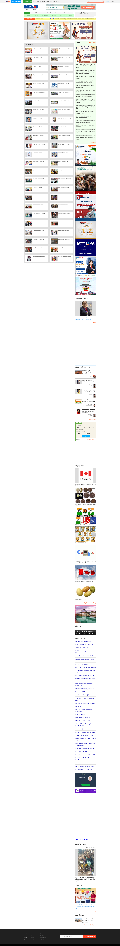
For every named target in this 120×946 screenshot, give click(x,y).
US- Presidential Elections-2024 (84, 675)
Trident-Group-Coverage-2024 (84, 735)
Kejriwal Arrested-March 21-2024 (85, 763)
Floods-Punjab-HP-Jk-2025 (83, 641)
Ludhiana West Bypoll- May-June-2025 (85, 652)
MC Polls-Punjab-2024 (81, 664)
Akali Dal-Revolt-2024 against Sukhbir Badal (84, 725)
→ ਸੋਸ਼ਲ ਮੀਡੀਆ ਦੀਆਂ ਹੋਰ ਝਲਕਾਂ (89, 925)
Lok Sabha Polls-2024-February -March (84, 759)
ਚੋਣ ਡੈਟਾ (54, 1)
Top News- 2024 (80, 692)
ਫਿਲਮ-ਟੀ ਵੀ (54, 15)
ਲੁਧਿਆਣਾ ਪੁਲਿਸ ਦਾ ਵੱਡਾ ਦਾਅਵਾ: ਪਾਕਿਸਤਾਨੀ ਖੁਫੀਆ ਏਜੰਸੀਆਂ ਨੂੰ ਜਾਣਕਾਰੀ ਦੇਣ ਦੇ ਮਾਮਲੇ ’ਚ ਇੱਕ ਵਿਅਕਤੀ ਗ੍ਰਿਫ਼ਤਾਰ (85, 101)
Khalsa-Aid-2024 (80, 714)
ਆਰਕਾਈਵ (44, 1)
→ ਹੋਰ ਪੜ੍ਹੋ (93, 322)
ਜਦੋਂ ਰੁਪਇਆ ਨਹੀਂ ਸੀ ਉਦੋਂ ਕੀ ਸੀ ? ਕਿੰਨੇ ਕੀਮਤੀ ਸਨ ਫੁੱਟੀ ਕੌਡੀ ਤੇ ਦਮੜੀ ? (85, 505)
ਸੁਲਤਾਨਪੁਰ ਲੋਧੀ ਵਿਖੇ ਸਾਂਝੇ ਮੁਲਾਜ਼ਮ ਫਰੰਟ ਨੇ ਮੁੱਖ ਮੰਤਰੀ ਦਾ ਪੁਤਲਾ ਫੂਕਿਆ (85, 90)
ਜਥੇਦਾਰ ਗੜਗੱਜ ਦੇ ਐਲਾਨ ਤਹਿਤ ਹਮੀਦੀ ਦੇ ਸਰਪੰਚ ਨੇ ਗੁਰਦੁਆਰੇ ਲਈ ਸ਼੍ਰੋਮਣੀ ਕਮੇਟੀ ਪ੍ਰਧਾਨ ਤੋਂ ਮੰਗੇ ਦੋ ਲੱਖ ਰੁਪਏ (85, 107)
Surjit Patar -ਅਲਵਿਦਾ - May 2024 (84, 748)
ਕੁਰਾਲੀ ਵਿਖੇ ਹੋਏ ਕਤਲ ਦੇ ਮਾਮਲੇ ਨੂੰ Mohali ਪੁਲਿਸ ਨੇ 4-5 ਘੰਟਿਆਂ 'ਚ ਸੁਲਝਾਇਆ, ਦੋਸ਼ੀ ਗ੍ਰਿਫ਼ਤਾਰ (85, 95)
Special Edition (81, 839)
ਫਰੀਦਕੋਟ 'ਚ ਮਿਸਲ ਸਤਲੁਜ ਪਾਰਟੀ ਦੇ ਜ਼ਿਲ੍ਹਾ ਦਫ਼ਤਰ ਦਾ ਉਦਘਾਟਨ (85, 125)
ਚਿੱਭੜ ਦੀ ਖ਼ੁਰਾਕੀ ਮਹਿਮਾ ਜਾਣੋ (80, 599)
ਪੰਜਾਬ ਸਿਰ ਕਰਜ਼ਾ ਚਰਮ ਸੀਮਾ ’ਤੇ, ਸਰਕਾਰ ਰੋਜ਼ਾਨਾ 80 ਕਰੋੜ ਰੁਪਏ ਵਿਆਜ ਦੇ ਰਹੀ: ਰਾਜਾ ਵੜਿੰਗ (85, 121)
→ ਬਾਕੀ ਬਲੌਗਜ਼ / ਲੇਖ (92, 419)
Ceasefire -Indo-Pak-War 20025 (84, 656)
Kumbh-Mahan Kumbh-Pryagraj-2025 (84, 660)
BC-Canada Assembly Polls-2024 (84, 689)
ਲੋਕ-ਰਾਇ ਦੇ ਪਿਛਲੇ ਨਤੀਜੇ (91, 439)
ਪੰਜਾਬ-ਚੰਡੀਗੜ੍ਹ (42, 935)
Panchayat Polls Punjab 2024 (83, 695)
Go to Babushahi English (16, 1)
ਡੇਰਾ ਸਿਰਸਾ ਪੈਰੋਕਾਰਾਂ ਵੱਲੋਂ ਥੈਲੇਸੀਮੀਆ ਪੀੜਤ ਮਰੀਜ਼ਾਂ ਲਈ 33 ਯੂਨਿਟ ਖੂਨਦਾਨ (85, 112)
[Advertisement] (85, 344)
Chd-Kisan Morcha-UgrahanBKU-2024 (85, 699)
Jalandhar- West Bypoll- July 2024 (85, 732)
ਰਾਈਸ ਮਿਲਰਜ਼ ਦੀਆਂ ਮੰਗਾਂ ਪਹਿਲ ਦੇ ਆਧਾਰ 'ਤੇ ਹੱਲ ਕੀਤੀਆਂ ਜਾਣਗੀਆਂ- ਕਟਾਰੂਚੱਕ (85, 116)
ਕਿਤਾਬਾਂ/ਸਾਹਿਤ (62, 15)
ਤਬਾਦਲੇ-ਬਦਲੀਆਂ (33, 12)
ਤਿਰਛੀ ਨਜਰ (36, 15)
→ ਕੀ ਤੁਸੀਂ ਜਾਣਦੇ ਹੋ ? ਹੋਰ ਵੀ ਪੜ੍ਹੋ (89, 603)
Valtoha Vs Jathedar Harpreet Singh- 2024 (83, 684)
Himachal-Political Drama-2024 (84, 766)
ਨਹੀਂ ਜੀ (88, 433)
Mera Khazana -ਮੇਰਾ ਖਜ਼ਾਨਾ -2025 (84, 644)
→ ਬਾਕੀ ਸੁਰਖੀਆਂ (92, 142)
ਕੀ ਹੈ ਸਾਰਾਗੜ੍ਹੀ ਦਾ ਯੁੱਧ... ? (80, 542)
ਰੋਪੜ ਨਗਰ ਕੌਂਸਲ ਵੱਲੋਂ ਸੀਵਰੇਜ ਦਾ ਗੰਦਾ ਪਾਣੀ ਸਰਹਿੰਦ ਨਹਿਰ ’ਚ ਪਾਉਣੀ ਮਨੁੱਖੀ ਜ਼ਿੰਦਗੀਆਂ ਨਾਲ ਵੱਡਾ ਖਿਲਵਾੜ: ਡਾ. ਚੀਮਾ (85, 66)
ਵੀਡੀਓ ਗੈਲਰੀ (69, 12)
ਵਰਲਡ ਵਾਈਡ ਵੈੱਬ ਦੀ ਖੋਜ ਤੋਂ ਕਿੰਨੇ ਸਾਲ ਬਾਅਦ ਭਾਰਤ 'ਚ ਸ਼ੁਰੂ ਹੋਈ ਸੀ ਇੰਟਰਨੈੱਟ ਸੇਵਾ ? (85, 561)
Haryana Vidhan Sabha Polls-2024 (85, 703)
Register (112, 1)
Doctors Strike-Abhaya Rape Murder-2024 (83, 710)
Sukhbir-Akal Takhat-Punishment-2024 (85, 671)
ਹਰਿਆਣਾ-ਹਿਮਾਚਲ (41, 12)
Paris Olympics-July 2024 (82, 717)
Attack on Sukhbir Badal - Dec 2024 (85, 667)
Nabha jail (78, 706)
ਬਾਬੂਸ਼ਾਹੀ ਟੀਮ (39, 1)
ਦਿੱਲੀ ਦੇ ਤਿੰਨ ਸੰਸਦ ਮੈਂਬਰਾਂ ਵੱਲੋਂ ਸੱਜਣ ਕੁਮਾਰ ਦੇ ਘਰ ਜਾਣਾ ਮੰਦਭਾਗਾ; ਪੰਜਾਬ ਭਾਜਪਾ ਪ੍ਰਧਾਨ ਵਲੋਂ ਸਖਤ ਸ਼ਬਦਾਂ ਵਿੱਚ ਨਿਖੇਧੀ (85, 137)
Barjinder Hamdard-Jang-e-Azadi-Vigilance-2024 (85, 744)
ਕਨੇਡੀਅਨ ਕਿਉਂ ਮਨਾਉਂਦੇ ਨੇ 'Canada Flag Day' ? (84, 581)
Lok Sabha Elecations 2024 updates (85, 755)
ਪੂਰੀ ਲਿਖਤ (86, 784)
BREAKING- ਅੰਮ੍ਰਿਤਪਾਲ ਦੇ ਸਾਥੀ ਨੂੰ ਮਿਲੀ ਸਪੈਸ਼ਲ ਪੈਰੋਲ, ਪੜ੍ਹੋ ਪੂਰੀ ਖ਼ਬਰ (85, 86)
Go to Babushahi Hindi (27, 1)
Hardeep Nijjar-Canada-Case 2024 (85, 729)
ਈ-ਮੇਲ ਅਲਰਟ (28, 15)
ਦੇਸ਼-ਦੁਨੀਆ (57, 12)
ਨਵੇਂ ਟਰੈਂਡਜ (70, 15)
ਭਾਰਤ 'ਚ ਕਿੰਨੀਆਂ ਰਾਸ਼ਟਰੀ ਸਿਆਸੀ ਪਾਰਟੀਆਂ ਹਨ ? (84, 524)
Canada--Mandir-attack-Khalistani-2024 (85, 679)
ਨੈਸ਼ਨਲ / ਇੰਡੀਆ (50, 12)
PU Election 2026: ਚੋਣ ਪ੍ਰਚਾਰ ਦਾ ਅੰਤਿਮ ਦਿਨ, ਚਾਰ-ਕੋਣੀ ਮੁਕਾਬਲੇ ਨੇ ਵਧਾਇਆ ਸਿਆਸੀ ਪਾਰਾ (85, 81)
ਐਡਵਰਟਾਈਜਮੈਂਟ (49, 1)
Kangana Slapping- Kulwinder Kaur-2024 (85, 739)
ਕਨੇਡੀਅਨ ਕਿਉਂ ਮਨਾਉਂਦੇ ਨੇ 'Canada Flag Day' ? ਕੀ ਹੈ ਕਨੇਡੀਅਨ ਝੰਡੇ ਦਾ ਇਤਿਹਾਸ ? (85, 485)
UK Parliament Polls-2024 (82, 721)
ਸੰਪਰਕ (57, 1)
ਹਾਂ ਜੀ (79, 433)
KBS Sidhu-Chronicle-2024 (83, 751)
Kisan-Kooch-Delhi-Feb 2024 (83, 769)
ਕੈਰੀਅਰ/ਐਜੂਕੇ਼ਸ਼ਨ (45, 15)
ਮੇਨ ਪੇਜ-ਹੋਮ (27, 12)
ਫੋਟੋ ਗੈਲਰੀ (63, 12)
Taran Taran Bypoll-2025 (82, 648)
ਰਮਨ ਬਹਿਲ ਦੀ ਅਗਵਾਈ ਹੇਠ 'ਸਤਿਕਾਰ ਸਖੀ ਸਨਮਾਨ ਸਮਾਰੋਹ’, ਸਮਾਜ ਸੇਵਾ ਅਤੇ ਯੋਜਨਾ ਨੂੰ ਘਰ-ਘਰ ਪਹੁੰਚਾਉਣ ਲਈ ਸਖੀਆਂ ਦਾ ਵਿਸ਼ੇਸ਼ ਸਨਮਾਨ (85, 131)
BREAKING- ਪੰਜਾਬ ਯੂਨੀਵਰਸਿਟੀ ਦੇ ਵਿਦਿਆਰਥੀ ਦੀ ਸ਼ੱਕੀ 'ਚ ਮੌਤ (85, 77)
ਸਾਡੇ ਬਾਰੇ (34, 1)
